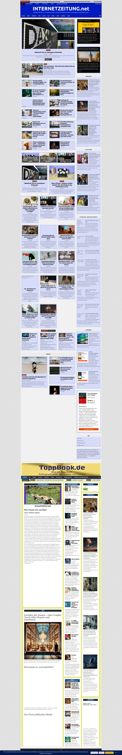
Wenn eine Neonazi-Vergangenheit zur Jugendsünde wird (65, 143)
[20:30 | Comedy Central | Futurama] (80, 297)
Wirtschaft (34, 16)
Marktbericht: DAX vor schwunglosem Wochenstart (48, 52)
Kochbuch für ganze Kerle (84, 20)
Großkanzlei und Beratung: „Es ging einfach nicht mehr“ (48, 160)
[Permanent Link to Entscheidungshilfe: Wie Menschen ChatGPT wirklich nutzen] (48, 229)
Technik (53, 16)
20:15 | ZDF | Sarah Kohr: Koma (92, 305)
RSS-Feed (45, 54)
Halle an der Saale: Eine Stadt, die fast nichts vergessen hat (66, 369)
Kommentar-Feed (81, 444)
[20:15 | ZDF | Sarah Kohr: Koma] (80, 312)
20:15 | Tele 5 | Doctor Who (91, 261)
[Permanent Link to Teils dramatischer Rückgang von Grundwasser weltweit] (55, 380)
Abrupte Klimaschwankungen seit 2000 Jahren (93, 355)
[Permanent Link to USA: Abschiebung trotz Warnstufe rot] (30, 282)
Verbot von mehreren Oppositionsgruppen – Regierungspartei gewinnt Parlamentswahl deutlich (39, 102)
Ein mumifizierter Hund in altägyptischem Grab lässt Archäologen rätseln (66, 388)
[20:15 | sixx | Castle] (80, 243)
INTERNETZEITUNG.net (61, 8)
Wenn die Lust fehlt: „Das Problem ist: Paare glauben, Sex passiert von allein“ (66, 237)
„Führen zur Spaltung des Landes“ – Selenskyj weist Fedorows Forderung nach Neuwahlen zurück (39, 144)
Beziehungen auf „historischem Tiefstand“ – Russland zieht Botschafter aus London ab (66, 102)
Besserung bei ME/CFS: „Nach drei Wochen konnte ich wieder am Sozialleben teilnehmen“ (30, 263)
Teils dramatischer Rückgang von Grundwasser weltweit (67, 378)
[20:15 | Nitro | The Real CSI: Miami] (80, 281)
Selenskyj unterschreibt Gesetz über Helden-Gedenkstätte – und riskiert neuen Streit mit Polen (67, 134)
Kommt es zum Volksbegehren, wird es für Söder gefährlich (39, 123)
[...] (89, 41)
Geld (48, 16)
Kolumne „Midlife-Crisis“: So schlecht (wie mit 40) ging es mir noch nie (48, 287)
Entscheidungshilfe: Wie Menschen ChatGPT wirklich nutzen (48, 237)
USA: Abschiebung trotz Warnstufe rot (30, 289)
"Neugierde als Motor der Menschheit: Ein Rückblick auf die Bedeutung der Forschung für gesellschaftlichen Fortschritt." (94, 131)
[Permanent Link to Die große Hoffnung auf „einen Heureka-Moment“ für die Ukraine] (55, 83)
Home (22, 3)
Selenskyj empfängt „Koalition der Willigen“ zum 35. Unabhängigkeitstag (39, 82)
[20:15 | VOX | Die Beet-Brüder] (80, 321)
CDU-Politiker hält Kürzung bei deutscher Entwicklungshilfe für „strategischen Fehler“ (66, 124)
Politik (28, 16)
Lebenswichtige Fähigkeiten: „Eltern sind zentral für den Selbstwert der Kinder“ (48, 263)
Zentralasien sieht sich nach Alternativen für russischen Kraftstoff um (34, 377)
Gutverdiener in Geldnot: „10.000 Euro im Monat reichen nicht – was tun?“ (66, 263)
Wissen (68, 16)
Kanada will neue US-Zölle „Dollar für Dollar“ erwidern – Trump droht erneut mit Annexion (39, 134)
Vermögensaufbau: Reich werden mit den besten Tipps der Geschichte (30, 237)
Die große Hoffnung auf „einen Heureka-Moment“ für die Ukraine (67, 82)
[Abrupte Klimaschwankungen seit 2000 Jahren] (82, 363)
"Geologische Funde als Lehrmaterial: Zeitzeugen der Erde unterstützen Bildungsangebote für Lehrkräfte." (94, 84)
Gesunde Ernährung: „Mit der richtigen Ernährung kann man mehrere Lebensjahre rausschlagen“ (30, 159)
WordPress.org (80, 446)
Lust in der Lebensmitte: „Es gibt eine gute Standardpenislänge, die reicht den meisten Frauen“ (66, 160)
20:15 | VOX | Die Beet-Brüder (91, 314)
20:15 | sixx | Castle (89, 237)
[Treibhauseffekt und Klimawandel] (82, 382)
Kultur (52, 3)
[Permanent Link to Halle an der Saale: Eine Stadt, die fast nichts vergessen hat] (55, 370)
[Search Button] (100, 16)
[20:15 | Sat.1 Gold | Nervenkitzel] (80, 258)
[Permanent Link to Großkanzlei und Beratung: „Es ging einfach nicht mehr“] (48, 201)
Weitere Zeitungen (29, 3)
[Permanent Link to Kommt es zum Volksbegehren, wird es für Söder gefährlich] (27, 124)
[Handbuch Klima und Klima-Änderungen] (82, 344)
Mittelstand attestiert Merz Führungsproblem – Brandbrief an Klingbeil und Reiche (66, 92)
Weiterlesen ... (48, 59)
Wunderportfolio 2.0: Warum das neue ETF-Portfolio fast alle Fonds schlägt (48, 316)
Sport (39, 16)
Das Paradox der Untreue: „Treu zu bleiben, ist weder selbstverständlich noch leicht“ (66, 287)
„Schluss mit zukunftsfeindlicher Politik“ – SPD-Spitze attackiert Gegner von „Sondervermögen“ (39, 113)
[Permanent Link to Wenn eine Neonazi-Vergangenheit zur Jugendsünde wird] (55, 145)
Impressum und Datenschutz (62, 3)
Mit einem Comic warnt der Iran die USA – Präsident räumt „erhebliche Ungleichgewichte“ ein (39, 92)
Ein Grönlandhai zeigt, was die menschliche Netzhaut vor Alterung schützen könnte (66, 360)
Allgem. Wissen (45, 3)
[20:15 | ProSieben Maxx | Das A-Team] (80, 228)
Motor (58, 16)
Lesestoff (37, 3)
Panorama (63, 16)
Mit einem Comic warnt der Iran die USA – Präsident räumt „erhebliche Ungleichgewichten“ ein (66, 112)
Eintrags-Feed (80, 442)
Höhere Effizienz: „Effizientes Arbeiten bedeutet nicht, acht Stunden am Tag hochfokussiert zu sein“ (61, 185)
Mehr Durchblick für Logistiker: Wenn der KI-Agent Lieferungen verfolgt (48, 336)
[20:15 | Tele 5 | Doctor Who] (80, 267)
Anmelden (79, 439)
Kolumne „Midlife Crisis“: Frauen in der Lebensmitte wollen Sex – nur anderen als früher (30, 316)
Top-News (23, 16)
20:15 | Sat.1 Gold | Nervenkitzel (92, 251)
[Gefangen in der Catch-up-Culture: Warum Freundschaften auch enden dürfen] (82, 206)
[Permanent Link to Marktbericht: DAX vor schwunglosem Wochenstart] (48, 34)
